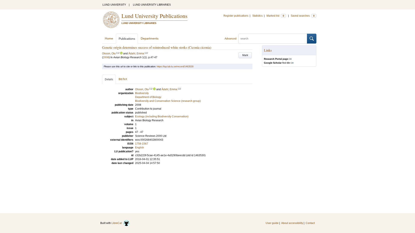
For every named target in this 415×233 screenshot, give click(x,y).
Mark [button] (245, 55)
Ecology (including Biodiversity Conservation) (161, 116)
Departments (149, 38)
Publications (127, 38)
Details (109, 79)
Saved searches (302, 15)
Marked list (275, 15)
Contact (310, 223)
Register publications (235, 15)
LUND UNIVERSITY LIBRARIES (152, 4)
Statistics (257, 15)
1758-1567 (141, 143)
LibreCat (117, 223)
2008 (106, 57)
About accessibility (292, 223)
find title (277, 62)
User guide (272, 223)
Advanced (230, 38)
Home (109, 38)
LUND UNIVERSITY (114, 4)
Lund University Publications (154, 15)
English (139, 147)
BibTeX (123, 79)
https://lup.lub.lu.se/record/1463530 (175, 66)
